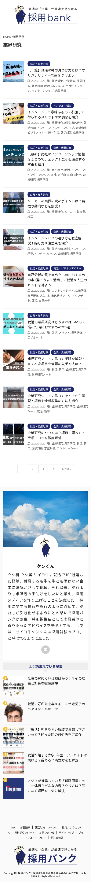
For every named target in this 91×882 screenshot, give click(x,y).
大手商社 (63, 175)
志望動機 (60, 91)
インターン (44, 128)
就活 (47, 86)
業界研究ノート (41, 374)
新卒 (30, 253)
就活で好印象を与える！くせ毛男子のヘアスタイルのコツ (56, 706)
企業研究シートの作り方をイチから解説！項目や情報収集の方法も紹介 (56, 398)
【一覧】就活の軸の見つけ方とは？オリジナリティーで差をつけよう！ (56, 72)
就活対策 (57, 81)
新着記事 (25, 827)
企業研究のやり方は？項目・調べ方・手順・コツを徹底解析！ (56, 435)
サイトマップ (66, 832)
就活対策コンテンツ (46, 827)
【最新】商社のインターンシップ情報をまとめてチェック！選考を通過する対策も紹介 (56, 159)
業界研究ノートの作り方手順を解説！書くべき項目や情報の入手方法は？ (56, 361)
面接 (34, 300)
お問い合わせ (46, 832)
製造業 (81, 212)
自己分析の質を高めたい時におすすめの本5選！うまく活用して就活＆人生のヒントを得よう (57, 279)
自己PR (55, 86)
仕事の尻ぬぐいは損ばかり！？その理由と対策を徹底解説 (56, 681)
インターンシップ (43, 91)
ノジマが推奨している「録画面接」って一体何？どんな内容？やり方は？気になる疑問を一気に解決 (56, 785)
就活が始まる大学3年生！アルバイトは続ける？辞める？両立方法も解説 (57, 757)
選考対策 (53, 132)
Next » (67, 468)
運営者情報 (57, 837)
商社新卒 (75, 175)
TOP (13, 827)
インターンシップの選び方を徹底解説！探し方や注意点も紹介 (54, 240)
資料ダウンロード (24, 832)
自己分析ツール (60, 296)
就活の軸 (37, 86)
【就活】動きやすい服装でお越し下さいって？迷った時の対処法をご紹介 (56, 732)
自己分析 (67, 86)
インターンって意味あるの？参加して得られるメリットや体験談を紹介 (56, 114)
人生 (43, 296)
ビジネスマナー (37, 132)
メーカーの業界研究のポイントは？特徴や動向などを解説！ (56, 203)
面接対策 (37, 448)
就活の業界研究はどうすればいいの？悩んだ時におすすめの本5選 (56, 324)
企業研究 (69, 81)
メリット (64, 333)
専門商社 (57, 170)
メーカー (69, 212)
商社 (53, 175)
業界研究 (57, 123)
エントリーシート (63, 290)
